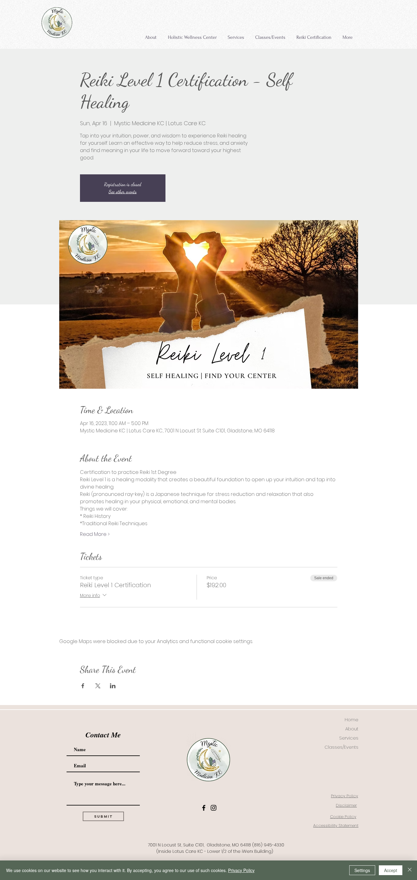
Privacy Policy (241, 870)
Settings (362, 870)
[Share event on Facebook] (83, 685)
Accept (390, 870)
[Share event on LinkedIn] (113, 685)
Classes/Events (341, 747)
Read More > (95, 534)
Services (348, 738)
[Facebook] (204, 808)
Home (351, 719)
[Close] (409, 870)
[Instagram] (213, 808)
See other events (123, 192)
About (351, 728)
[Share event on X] (98, 685)
